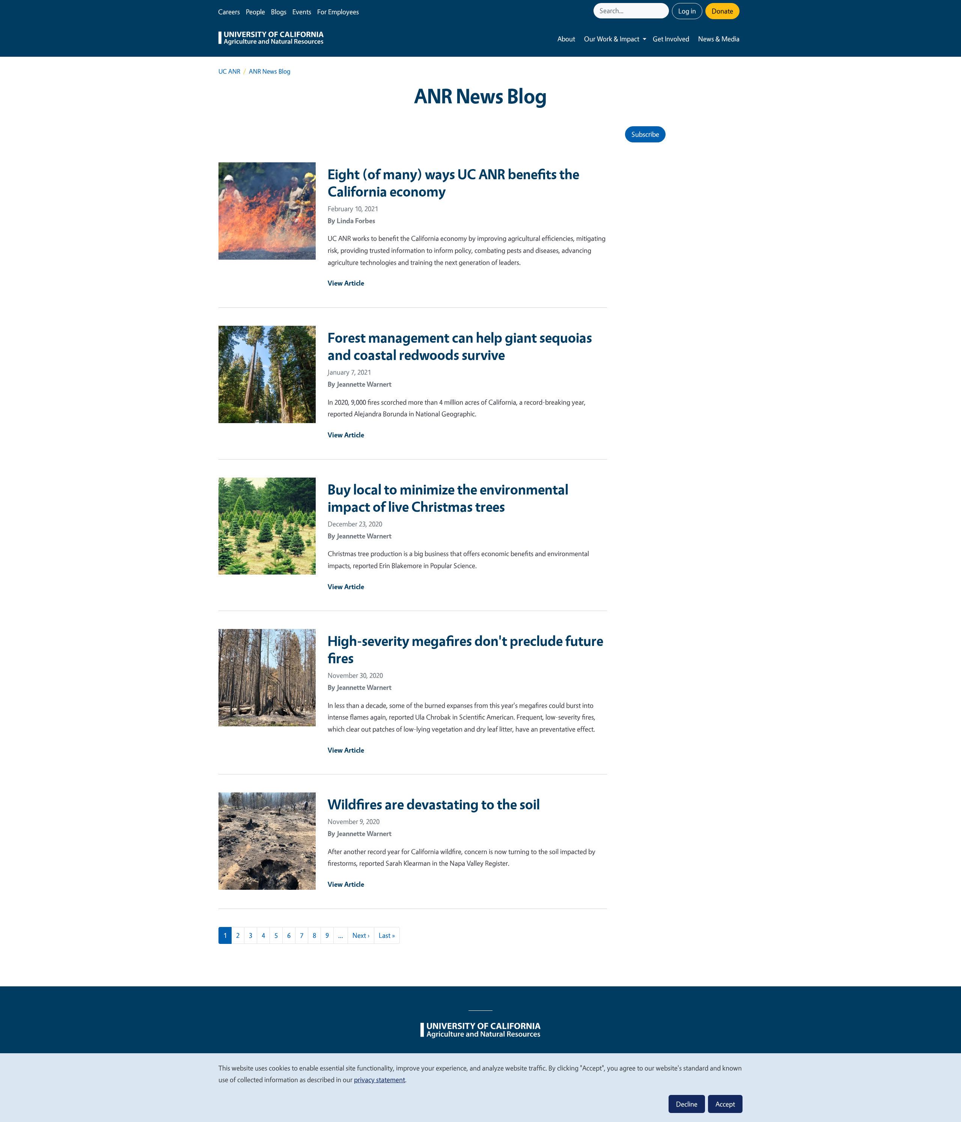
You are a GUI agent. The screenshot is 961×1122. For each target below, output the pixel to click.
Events (301, 11)
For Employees (338, 11)
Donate (722, 10)
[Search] (664, 10)
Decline (686, 1103)
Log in (687, 10)
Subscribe (645, 134)
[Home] (271, 39)
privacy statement (379, 1079)
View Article (346, 282)
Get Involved (671, 38)
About (566, 38)
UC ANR (229, 71)
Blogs (278, 11)
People (255, 11)
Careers (229, 11)
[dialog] (480, 1087)
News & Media (719, 38)
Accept (725, 1103)
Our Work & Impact (611, 38)
